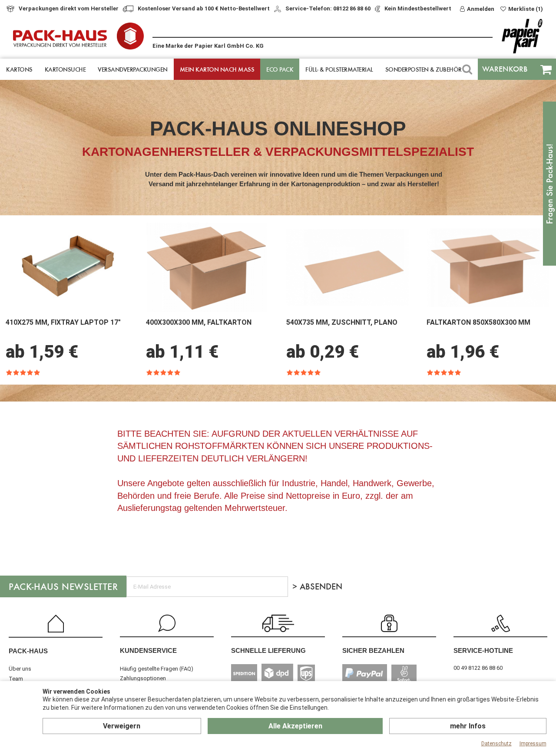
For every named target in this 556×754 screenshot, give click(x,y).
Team (16, 678)
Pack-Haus (28, 651)
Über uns (20, 668)
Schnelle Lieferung (268, 650)
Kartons (19, 69)
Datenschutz (496, 744)
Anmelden (480, 9)
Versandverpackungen (133, 69)
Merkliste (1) (525, 9)
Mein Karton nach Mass (217, 69)
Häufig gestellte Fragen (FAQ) (156, 668)
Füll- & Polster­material (339, 69)
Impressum (533, 744)
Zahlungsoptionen (143, 678)
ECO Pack (279, 69)
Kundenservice (148, 650)
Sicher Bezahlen (373, 650)
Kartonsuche (65, 69)
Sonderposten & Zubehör (423, 69)
